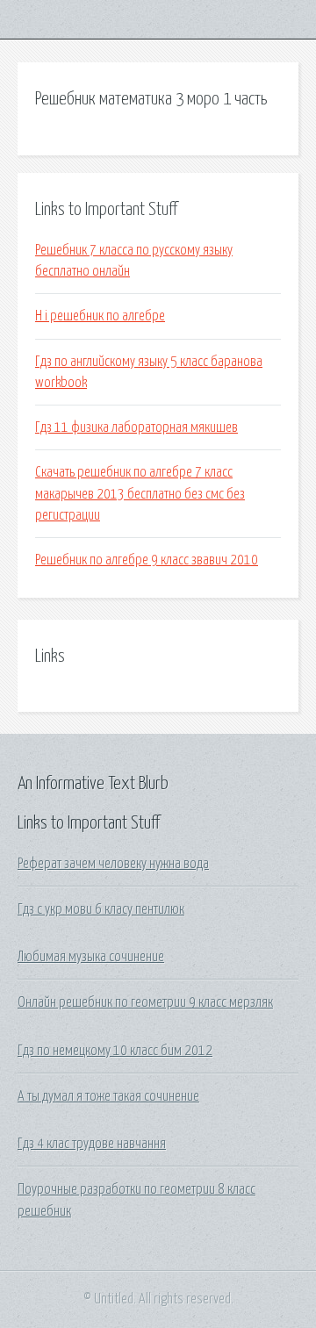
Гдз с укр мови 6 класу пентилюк (101, 909)
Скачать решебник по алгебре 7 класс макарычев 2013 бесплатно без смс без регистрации (140, 493)
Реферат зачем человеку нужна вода (113, 864)
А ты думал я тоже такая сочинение (108, 1096)
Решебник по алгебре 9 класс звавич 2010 (146, 560)
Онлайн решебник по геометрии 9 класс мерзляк (145, 1002)
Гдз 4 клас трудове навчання (92, 1144)
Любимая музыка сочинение (91, 957)
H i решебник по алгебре (100, 316)
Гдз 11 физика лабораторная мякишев (136, 427)
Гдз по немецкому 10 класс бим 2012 (115, 1051)
